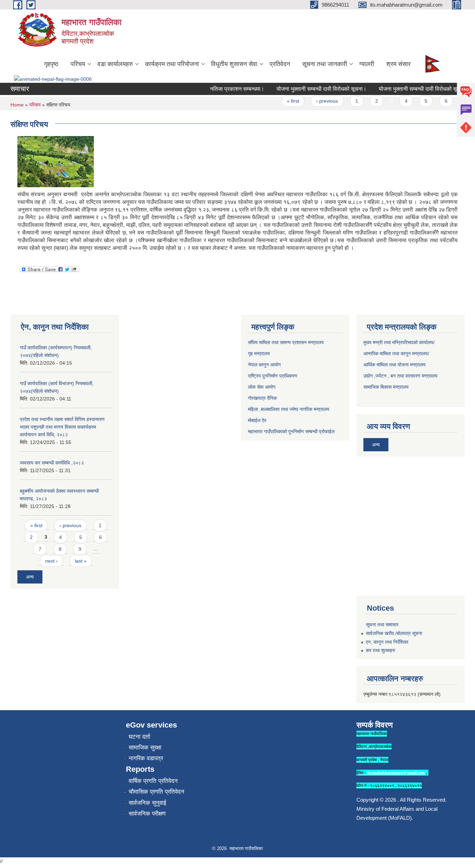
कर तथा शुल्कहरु (380, 650)
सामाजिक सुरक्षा (145, 747)
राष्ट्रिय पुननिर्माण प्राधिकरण (272, 376)
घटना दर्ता (139, 736)
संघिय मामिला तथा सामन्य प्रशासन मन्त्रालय (286, 342)
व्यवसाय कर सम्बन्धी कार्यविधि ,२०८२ (52, 463)
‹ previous (320, 101)
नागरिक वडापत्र (146, 758)
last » (81, 561)
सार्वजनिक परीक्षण (147, 813)
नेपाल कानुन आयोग (264, 364)
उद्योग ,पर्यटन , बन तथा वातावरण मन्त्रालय (400, 376)
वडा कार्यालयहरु (115, 64)
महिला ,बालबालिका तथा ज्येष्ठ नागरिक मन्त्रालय (288, 409)
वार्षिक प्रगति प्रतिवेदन (153, 781)
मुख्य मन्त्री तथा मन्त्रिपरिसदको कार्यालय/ (399, 342)
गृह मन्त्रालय (259, 353)
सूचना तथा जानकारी (324, 64)
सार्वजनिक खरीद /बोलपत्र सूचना (394, 633)
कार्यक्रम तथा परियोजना (172, 64)
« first (286, 101)
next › (51, 561)
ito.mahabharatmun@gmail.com (396, 773)
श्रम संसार (398, 64)
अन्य (30, 577)
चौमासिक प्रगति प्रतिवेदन (156, 791)
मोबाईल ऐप (257, 420)
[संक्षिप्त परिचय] (55, 161)
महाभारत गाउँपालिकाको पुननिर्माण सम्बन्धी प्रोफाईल (291, 431)
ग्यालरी (366, 64)
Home (17, 105)
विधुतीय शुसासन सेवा (234, 64)
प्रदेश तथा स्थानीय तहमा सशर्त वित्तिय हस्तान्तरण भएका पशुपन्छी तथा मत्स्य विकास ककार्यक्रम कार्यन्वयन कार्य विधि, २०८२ (62, 426)
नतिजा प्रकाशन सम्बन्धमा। (230, 89)
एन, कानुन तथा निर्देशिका (387, 642)
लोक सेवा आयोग (261, 387)
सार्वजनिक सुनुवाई (147, 803)
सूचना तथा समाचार (382, 624)
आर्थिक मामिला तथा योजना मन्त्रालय (394, 364)
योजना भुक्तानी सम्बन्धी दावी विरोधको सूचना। (314, 89)
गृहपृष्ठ (51, 64)
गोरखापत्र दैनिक (262, 398)
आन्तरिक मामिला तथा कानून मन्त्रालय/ (396, 353)
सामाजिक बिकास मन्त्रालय (386, 387)
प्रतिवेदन (279, 64)
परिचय (78, 64)
